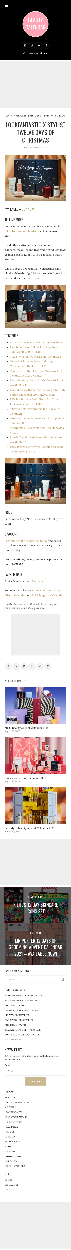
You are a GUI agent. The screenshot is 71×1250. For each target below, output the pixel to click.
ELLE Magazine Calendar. (48, 595)
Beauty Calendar (39, 53)
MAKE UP (10, 1131)
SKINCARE (10, 1136)
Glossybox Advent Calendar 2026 (25, 778)
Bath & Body (35, 115)
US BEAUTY (11, 1161)
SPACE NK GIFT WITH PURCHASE (23, 1030)
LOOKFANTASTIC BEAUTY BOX (21, 1010)
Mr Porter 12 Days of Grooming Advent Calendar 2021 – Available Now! (35, 947)
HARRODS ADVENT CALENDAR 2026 (23, 995)
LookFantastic (35, 581)
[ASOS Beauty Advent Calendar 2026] (35, 705)
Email (7, 1065)
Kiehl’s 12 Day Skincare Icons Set (35, 908)
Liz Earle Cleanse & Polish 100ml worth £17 (36, 342)
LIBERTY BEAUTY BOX (17, 1015)
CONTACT (10, 1189)
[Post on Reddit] (40, 666)
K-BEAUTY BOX (13, 1039)
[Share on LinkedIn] (32, 666)
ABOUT (9, 1179)
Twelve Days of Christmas (23, 231)
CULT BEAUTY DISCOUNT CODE (22, 1034)
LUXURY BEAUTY (14, 1156)
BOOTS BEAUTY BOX (16, 1025)
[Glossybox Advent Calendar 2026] (35, 755)
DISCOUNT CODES (15, 1166)
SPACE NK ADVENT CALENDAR (21, 1000)
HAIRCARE (10, 1151)
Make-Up (48, 115)
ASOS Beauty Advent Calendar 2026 (27, 727)
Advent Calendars (16, 115)
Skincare (60, 115)
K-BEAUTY (10, 1107)
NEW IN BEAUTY (13, 1112)
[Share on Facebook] (8, 666)
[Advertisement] (35, 84)
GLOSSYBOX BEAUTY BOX (19, 1020)
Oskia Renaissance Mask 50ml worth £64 (35, 356)
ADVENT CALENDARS (16, 1117)
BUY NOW (28, 209)
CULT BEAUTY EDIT (15, 1005)
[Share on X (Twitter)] (16, 666)
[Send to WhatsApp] (48, 666)
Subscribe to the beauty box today (26, 540)
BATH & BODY (12, 1141)
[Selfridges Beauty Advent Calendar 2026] (35, 805)
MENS (8, 1146)
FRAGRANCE (11, 1126)
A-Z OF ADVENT (13, 1122)
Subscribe (35, 1081)
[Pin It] (24, 666)
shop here (33, 278)
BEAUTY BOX (12, 1097)
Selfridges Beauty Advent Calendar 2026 (30, 828)
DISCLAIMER (11, 1184)
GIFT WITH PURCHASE (17, 1102)
